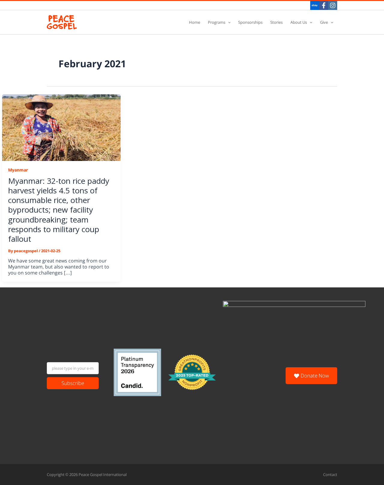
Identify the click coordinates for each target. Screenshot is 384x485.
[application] (228, 22)
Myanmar (18, 170)
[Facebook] (323, 5)
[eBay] (314, 5)
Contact (330, 474)
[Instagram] (332, 5)
